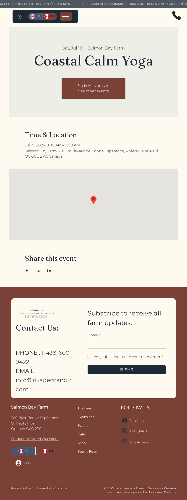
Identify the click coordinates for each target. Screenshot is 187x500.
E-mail (94, 335)
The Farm (85, 408)
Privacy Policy (21, 488)
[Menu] (66, 16)
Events (83, 425)
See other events (93, 91)
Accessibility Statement (54, 488)
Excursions (86, 417)
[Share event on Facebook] (27, 270)
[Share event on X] (38, 270)
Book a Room (88, 451)
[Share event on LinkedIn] (49, 270)
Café (81, 434)
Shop (82, 443)
